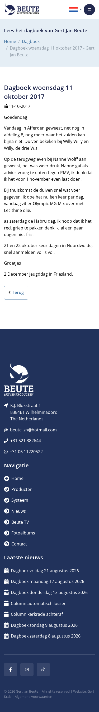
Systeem (19, 500)
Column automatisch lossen (39, 603)
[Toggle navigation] (89, 9)
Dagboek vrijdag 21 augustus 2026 (45, 571)
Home (10, 41)
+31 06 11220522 (26, 451)
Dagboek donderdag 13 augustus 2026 (49, 592)
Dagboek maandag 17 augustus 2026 (47, 581)
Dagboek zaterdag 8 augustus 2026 (46, 636)
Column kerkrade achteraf (37, 614)
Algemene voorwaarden (33, 696)
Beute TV (19, 522)
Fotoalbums (22, 533)
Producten (21, 489)
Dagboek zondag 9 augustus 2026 (44, 625)
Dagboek (31, 41)
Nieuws (18, 511)
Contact (18, 544)
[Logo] (22, 9)
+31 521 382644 (25, 440)
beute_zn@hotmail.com (33, 430)
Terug (18, 292)
